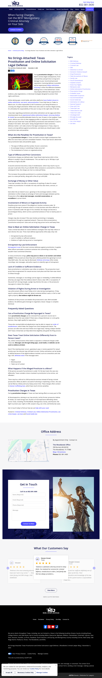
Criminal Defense (31, 9)
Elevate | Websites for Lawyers (81, 675)
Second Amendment (76, 98)
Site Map (58, 619)
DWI (71, 67)
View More (51, 590)
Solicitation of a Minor (77, 102)
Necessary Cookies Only (25, 672)
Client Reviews (50, 9)
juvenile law (74, 119)
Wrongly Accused (75, 117)
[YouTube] (53, 626)
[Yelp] (49, 626)
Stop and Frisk (75, 106)
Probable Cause (75, 93)
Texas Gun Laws (75, 113)
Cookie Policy (31, 654)
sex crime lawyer (75, 121)
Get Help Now (88, 2)
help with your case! (42, 408)
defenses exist (19, 355)
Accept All (9, 672)
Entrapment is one (14, 247)
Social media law (31, 414)
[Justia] (56, 626)
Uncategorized (75, 115)
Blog (71, 9)
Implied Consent (75, 83)
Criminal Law (31, 412)
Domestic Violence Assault (78, 72)
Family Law (41, 9)
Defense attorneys (43, 260)
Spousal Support (75, 104)
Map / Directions (59, 452)
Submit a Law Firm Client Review (51, 597)
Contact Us (90, 9)
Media (83, 9)
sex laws (20, 414)
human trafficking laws (17, 386)
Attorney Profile (19, 9)
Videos (77, 9)
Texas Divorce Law (76, 110)
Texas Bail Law (75, 108)
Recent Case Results (62, 9)
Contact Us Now (15, 30)
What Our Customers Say (51, 548)
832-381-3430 (86, 4)
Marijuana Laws (75, 87)
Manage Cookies (43, 654)
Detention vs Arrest (76, 70)
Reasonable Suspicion (77, 95)
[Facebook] (45, 626)
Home (11, 9)
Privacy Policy (50, 619)
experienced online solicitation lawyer (35, 115)
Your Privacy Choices (19, 654)
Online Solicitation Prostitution (46, 412)
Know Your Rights (76, 85)
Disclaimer (41, 619)
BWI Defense (74, 61)
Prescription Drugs (76, 91)
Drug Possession (75, 74)
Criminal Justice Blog (18, 50)
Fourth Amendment (76, 80)
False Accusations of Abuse (79, 76)
